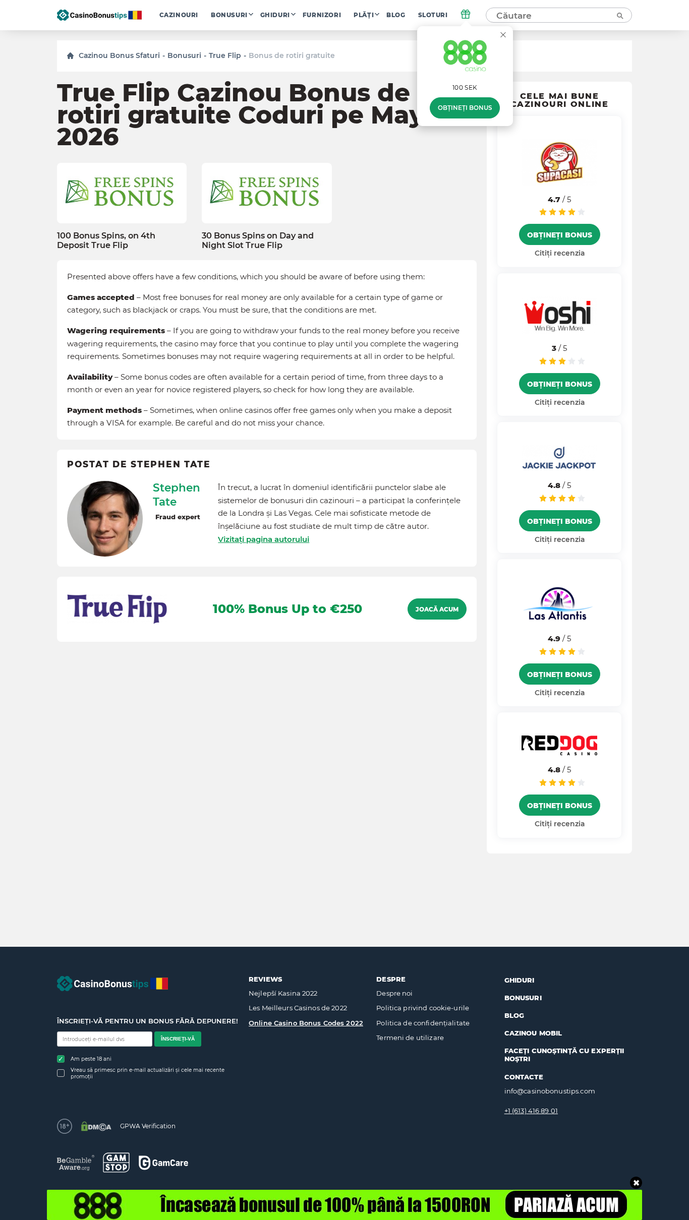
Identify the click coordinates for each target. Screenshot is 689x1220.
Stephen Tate (176, 494)
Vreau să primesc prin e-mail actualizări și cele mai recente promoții (147, 1073)
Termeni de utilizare (410, 1037)
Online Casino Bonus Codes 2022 (306, 1023)
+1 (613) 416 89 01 (531, 1111)
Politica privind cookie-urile (422, 1008)
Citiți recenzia (560, 253)
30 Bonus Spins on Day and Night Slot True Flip (258, 240)
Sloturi (433, 15)
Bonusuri (229, 15)
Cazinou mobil (533, 1033)
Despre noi (394, 993)
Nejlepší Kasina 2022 (283, 993)
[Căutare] (619, 15)
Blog (395, 15)
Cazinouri (178, 15)
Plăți (364, 15)
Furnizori (322, 15)
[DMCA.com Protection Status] (96, 1126)
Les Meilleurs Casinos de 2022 (298, 1008)
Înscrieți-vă (178, 1039)
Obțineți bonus (465, 107)
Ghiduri (275, 15)
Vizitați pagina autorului (263, 539)
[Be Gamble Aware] (75, 1163)
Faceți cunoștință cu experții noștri (564, 1055)
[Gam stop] (116, 1162)
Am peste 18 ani (91, 1059)
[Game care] (163, 1163)
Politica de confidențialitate (423, 1023)
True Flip (225, 55)
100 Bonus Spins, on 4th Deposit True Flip (106, 240)
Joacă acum (437, 609)
